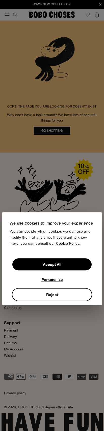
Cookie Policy (67, 243)
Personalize (52, 279)
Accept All (52, 264)
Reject (52, 294)
